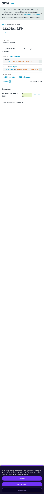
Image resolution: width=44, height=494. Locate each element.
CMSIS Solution (14, 56)
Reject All (22, 478)
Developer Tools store (31, 14)
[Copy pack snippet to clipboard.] (40, 61)
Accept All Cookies (22, 484)
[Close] (41, 468)
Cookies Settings (22, 490)
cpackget (13, 67)
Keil (13, 3)
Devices (6, 81)
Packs (4, 24)
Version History (36, 81)
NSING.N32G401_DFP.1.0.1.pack (18, 77)
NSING (4, 33)
